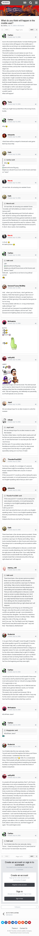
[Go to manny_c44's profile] (4, 569)
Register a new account (19, 885)
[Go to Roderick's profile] (4, 635)
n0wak (10, 420)
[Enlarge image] (9, 242)
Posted (14, 37)
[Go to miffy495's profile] (4, 358)
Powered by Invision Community (19, 933)
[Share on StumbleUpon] (22, 922)
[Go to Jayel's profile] (4, 403)
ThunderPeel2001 (15, 459)
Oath (9, 152)
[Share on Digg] (12, 922)
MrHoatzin (12, 321)
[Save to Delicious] (16, 922)
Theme (14, 928)
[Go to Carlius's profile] (4, 36)
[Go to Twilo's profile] (4, 103)
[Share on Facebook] (5, 922)
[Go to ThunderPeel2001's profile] (4, 460)
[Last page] (36, 29)
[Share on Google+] (9, 922)
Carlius (5, 25)
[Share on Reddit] (19, 922)
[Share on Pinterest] (29, 922)
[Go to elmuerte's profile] (4, 136)
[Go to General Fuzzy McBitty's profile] (4, 287)
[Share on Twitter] (2, 922)
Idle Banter (21, 25)
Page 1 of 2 (19, 30)
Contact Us (23, 928)
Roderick (11, 634)
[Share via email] (26, 922)
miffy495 (11, 358)
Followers (17, 907)
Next (32, 29)
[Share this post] (35, 37)
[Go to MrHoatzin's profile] (4, 322)
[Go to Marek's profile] (4, 182)
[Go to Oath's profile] (4, 153)
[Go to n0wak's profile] (4, 421)
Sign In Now (19, 898)
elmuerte (11, 135)
